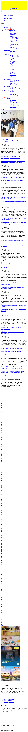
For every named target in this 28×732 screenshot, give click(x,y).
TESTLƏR (6, 54)
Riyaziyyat (12, 73)
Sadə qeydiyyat (14, 104)
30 (1, 429)
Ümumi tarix (13, 75)
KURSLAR (7, 86)
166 (1, 618)
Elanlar (11, 36)
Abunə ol (12, 101)
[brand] (5, 722)
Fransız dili (12, 68)
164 (1, 615)
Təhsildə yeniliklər (14, 44)
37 (1, 439)
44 (1, 449)
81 (1, 500)
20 (1, 415)
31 (1, 431)
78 (1, 496)
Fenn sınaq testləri (14, 52)
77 (1, 494)
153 (1, 600)
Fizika (11, 66)
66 (1, 479)
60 (1, 471)
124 (1, 560)
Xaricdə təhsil (13, 84)
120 (1, 554)
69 (1, 483)
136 (1, 576)
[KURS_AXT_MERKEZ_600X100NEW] (14, 4)
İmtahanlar (12, 34)
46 (1, 451)
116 (1, 549)
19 (1, 414)
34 (1, 435)
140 (1, 582)
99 (1, 525)
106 (1, 535)
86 (1, 507)
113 (1, 544)
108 (1, 538)
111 (1, 542)
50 (1, 457)
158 (1, 607)
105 (1, 533)
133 (1, 572)
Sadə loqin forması (14, 105)
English (12, 64)
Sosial (11, 41)
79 (1, 497)
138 (1, 579)
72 (1, 488)
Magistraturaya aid (14, 47)
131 (1, 569)
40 (1, 443)
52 (1, 460)
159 (1, 608)
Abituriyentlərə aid (14, 40)
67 (1, 481)
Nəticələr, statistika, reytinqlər (17, 32)
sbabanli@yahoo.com (9, 702)
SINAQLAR (7, 50)
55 (1, 464)
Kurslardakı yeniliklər (15, 89)
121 (1, 556)
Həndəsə (12, 69)
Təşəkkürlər (13, 100)
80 (1, 499)
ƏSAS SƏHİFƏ (8, 27)
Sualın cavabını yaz (15, 94)
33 (1, 433)
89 (1, 511)
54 (1, 463)
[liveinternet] (4, 728)
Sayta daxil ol (13, 102)
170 (1, 624)
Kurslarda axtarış (14, 87)
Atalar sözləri (13, 93)
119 (1, 553)
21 (1, 417)
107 (1, 536)
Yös (11, 76)
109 (1, 539)
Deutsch (12, 62)
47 (1, 453)
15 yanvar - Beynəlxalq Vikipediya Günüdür (12, 180)
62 (1, 474)
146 (1, 590)
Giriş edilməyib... (8, 18)
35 (1, 436)
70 (1, 485)
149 (1, 594)
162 (1, 613)
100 (1, 526)
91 (1, 514)
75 (1, 492)
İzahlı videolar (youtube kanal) (17, 95)
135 (1, 575)
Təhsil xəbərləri (14, 43)
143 (1, 586)
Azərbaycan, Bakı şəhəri (10, 699)
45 (1, 450)
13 (1, 406)
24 (1, 421)
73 (1, 489)
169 (1, 622)
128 (1, 565)
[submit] (1, 25)
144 (1, 588)
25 (1, 422)
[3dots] (1, 13)
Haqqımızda (13, 107)
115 (1, 547)
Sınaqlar (12, 45)
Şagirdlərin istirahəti (15, 80)
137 (1, 578)
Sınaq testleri (13, 51)
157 (1, 606)
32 (1, 432)
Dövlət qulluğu (13, 48)
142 (1, 585)
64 (1, 476)
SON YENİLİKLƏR (9, 29)
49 (1, 456)
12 (1, 404)
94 (1, 518)
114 (1, 546)
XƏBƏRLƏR (7, 79)
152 (1, 599)
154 (1, 601)
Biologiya (12, 58)
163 (1, 614)
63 (1, 475)
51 (1, 458)
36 (1, 438)
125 (1, 561)
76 (1, 493)
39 (1, 442)
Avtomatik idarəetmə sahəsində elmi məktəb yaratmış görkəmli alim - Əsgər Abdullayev (12, 372)
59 (1, 469)
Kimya (11, 72)
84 (1, 504)
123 (1, 558)
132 (1, 571)
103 (1, 531)
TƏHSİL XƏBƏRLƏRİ (10, 30)
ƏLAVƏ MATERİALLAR (10, 90)
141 (1, 583)
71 (1, 486)
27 (1, 425)
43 (1, 447)
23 (1, 419)
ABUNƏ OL (7, 97)
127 (1, 564)
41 (1, 444)
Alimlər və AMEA (14, 39)
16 (1, 410)
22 (1, 418)
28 (1, 426)
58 (1, 468)
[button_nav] (1, 10)
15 (1, 408)
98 (1, 524)
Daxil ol (3, 20)
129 (1, 567)
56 (1, 465)
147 (1, 592)
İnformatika (13, 70)
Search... (3, 23)
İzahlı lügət (12, 91)
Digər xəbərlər (13, 37)
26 (1, 424)
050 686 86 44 (7, 15)
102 (1, 529)
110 (1, 540)
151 (1, 597)
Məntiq (11, 77)
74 (1, 490)
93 (1, 517)
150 (1, 596)
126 (1, 563)
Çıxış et (7, 20)
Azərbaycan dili (14, 55)
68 (1, 482)
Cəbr (11, 59)
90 (1, 513)
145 (1, 589)
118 (1, 551)
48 (1, 454)
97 (1, 522)
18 (1, 413)
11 (1, 403)
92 (1, 515)
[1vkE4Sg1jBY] (14, 9)
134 (1, 574)
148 (1, 593)
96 (1, 521)
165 (1, 617)
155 (1, 603)
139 (1, 581)
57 (1, 467)
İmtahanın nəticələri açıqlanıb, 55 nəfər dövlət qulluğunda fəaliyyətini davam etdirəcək (13, 161)
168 (1, 621)
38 (1, 440)
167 (1, 619)
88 (1, 510)
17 (1, 411)
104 (1, 532)
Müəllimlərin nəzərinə (15, 33)
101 (1, 528)
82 (1, 501)
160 (1, 610)
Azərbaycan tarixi (14, 57)
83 (1, 503)
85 (1, 506)
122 (1, 557)
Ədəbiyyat (12, 65)
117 (1, 550)
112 (1, 543)
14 (1, 407)
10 (1, 401)
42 (1, 446)
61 (1, 472)
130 (1, 568)
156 (1, 604)
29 (1, 428)
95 (1, 519)
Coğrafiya (12, 61)
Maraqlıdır (12, 83)
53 (1, 461)
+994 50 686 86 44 (8, 700)
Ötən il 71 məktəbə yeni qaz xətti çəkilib (11, 351)
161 (1, 611)
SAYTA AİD (7, 98)
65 (1, 478)
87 (1, 508)
